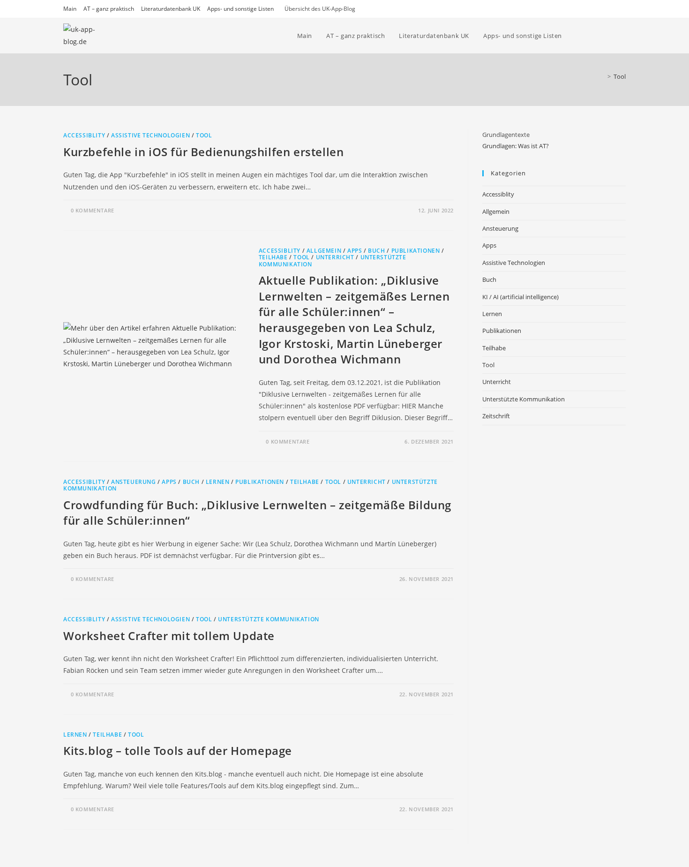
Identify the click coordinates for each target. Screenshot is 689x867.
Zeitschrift (496, 416)
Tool (620, 76)
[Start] (602, 76)
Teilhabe (273, 257)
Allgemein (324, 251)
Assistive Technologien (150, 135)
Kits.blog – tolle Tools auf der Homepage (177, 750)
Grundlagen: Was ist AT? (515, 146)
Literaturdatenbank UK (170, 9)
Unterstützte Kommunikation (268, 619)
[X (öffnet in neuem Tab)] (598, 35)
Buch (376, 251)
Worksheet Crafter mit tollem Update (169, 635)
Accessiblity (84, 135)
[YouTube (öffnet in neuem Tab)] (610, 35)
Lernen (218, 482)
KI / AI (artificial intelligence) (520, 297)
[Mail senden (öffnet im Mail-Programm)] (623, 35)
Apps (354, 251)
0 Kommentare (92, 210)
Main (69, 9)
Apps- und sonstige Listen (240, 9)
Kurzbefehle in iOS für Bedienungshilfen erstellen (203, 151)
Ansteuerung (133, 482)
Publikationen (415, 251)
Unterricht (335, 257)
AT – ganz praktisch (108, 9)
